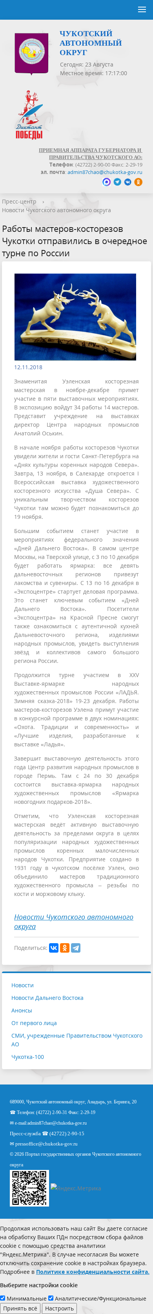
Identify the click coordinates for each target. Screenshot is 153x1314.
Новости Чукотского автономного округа (56, 210)
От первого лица (34, 1023)
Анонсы (21, 1010)
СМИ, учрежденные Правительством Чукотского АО (76, 1040)
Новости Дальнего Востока (47, 997)
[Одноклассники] (64, 948)
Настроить (59, 1308)
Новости (22, 985)
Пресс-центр (19, 201)
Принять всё (20, 1308)
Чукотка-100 (27, 1056)
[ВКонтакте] (53, 948)
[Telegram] (75, 948)
